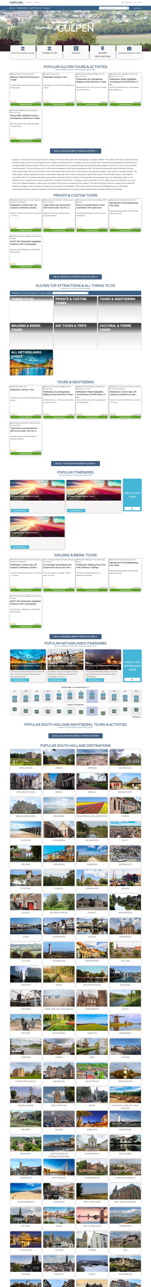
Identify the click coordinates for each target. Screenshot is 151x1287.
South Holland (35, 8)
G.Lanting (146, 11)
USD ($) (28, 2)
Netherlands (22, 8)
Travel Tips (128, 2)
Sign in (140, 2)
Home (11, 8)
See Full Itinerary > (20, 511)
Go (132, 509)
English (36, 2)
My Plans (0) (137, 8)
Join (135, 2)
